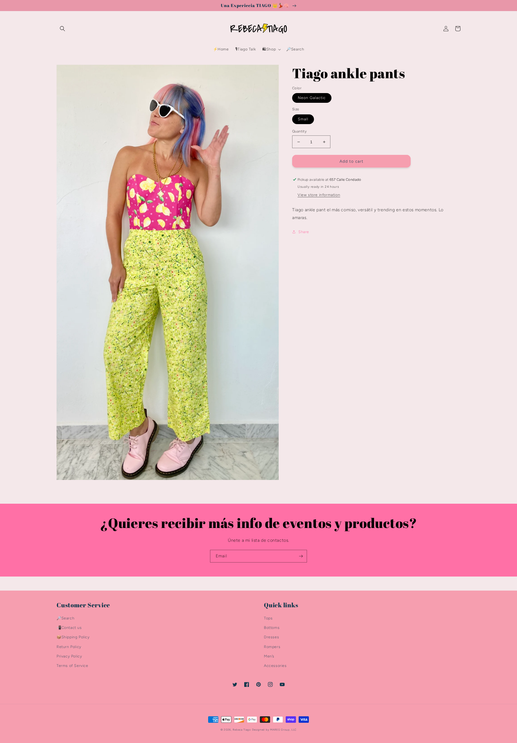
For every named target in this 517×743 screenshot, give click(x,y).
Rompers (272, 647)
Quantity (299, 131)
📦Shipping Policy (73, 637)
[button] (62, 29)
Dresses (271, 637)
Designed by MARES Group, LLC (274, 729)
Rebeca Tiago (242, 729)
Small (303, 119)
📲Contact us (69, 627)
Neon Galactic (312, 98)
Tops (268, 618)
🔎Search (65, 618)
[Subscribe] (301, 556)
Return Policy (69, 647)
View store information (319, 195)
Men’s (269, 656)
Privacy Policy (69, 656)
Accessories (275, 665)
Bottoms (272, 627)
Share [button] (303, 232)
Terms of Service (72, 665)
